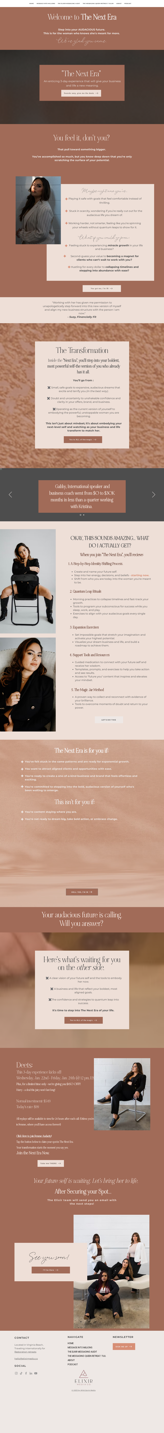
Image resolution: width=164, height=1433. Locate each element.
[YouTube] (36, 1373)
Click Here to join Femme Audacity (33, 1136)
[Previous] (10, 495)
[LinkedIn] (31, 1373)
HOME (71, 1343)
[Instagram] (16, 1373)
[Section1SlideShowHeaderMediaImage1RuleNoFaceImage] (80, 515)
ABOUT (71, 1360)
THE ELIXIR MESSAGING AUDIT (82, 1351)
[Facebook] (26, 1373)
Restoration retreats (25, 1352)
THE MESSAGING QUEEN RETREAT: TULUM (83, 1356)
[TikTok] (21, 1373)
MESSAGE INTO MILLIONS (80, 1347)
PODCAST (73, 1364)
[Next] (153, 495)
